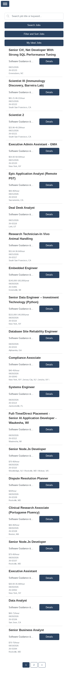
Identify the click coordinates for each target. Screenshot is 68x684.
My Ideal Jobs (34, 42)
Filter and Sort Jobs (34, 34)
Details (49, 61)
